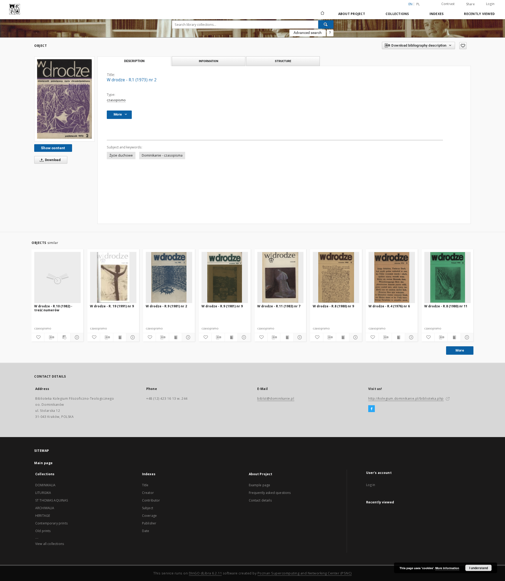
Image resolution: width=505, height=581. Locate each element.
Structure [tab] (283, 61)
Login (490, 4)
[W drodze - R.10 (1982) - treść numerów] (57, 277)
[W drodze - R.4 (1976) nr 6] (392, 277)
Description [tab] (134, 61)
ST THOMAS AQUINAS (51, 500)
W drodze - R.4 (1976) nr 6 (389, 306)
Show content (53, 148)
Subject (147, 508)
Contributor (151, 500)
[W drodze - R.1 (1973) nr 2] (64, 98)
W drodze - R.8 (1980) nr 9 (333, 306)
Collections (397, 14)
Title (145, 485)
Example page (259, 485)
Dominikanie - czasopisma (162, 155)
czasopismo (116, 100)
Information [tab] (208, 61)
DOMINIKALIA (45, 485)
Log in (370, 485)
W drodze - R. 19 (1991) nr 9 (112, 306)
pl (418, 4)
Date (145, 531)
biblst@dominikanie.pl (275, 398)
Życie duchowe (121, 155)
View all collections (49, 544)
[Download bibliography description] (50, 337)
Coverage (149, 515)
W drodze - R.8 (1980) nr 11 (445, 306)
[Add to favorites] (463, 45)
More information (447, 568)
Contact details (260, 500)
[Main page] (322, 13)
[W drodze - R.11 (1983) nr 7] (280, 277)
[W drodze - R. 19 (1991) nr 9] (113, 277)
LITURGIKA (43, 492)
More (460, 350)
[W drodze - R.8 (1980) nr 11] (448, 277)
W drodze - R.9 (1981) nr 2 (166, 306)
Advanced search (308, 33)
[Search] (326, 24)
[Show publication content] (119, 337)
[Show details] (76, 337)
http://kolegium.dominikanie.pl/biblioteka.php (406, 398)
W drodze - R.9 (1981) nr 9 (222, 306)
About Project (351, 14)
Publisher (149, 523)
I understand (478, 567)
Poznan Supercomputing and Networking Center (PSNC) (304, 573)
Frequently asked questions (270, 492)
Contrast (448, 4)
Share (470, 4)
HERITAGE (42, 515)
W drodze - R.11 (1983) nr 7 (278, 306)
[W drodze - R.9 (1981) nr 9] (225, 277)
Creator (148, 492)
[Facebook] (371, 409)
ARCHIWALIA (44, 508)
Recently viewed (479, 14)
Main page (43, 463)
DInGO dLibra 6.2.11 (205, 573)
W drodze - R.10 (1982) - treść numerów (53, 308)
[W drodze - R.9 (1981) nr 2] (169, 277)
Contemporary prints (51, 523)
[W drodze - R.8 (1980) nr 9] (336, 277)
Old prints (43, 531)
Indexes (437, 14)
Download (52, 160)
